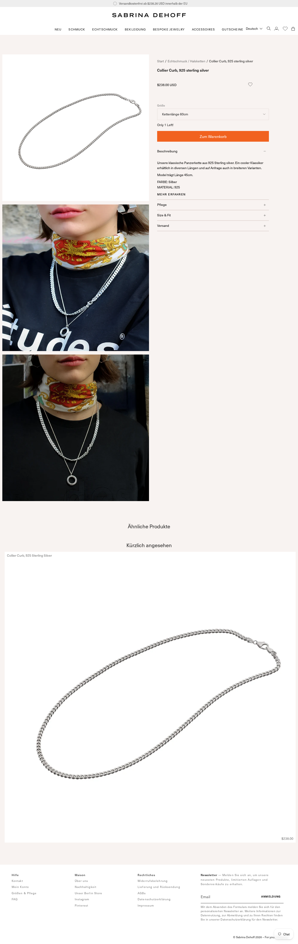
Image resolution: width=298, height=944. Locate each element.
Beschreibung (167, 151)
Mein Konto (20, 887)
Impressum (146, 905)
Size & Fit (164, 215)
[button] (77, 29)
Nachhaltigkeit (85, 887)
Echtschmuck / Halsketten (186, 61)
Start (160, 61)
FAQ (15, 899)
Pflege (162, 204)
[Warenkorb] (293, 28)
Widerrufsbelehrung (153, 881)
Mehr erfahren (171, 194)
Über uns (81, 881)
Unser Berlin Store (88, 893)
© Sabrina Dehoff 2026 (247, 937)
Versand (163, 225)
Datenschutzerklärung (154, 899)
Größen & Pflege (24, 893)
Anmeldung (271, 896)
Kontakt (17, 881)
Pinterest (81, 905)
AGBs (142, 893)
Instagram (82, 899)
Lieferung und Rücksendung (159, 887)
